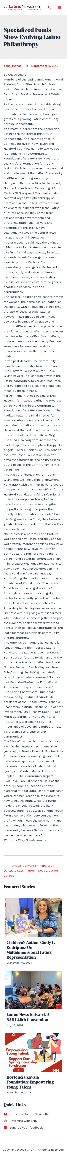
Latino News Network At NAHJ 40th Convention (29, 1017)
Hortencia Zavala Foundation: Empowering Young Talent (30, 1082)
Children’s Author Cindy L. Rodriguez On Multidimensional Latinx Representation (31, 949)
